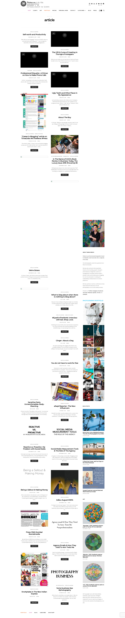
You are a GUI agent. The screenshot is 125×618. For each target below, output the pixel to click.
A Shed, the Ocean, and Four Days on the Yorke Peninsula (93, 462)
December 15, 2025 (86, 528)
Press (95, 10)
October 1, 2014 (63, 410)
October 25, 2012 (62, 592)
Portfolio (47, 10)
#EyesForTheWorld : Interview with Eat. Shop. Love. (64, 319)
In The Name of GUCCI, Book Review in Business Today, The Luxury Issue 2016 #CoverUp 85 (64, 161)
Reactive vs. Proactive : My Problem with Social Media (34, 448)
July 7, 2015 (62, 343)
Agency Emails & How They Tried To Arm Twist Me (64, 546)
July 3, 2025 (85, 558)
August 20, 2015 (63, 322)
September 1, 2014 (62, 502)
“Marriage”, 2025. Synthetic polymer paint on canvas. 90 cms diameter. (93, 526)
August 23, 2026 (86, 435)
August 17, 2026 (86, 464)
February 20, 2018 (32, 141)
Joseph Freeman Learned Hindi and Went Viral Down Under (93, 491)
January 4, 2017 (63, 120)
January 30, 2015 (62, 365)
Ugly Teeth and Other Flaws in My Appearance (64, 94)
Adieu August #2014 (64, 500)
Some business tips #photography (64, 589)
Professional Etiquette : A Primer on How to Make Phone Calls (34, 74)
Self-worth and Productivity (34, 34)
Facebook (100, 290)
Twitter (90, 290)
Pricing (54, 10)
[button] (93, 314)
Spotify (94, 292)
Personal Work (63, 10)
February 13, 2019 (32, 77)
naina (39, 37)
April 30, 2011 (32, 596)
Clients (35, 10)
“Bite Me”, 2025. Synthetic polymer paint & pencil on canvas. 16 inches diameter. (92, 556)
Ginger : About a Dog (64, 341)
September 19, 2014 (63, 453)
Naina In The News (39, 133)
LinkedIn (85, 294)
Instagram (95, 290)
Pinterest (90, 292)
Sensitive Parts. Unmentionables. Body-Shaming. (34, 404)
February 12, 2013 (32, 536)
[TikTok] (96, 4)
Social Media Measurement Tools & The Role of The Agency (64, 450)
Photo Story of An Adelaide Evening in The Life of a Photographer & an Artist (93, 433)
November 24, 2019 (32, 37)
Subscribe (43, 612)
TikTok (98, 292)
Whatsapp (51, 612)
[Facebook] (103, 4)
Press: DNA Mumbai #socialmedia (34, 533)
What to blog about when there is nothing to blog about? (64, 296)
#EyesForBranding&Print (56, 156)
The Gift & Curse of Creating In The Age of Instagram (64, 53)
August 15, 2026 (86, 493)
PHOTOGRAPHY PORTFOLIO (93, 300)
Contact (72, 10)
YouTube (85, 292)
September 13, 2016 (63, 165)
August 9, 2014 (32, 492)
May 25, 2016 (32, 408)
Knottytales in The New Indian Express (34, 593)
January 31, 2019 (62, 97)
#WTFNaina (29, 70)
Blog (89, 10)
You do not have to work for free (64, 363)
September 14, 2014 (32, 451)
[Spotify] (92, 4)
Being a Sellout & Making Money (34, 490)
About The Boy (64, 117)
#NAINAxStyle (66, 156)
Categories (81, 10)
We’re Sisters (34, 270)
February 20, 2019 (62, 56)
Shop (29, 10)
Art (41, 10)
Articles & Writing (34, 31)
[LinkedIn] (94, 4)
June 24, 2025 (85, 587)
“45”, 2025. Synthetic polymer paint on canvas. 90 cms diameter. (93, 585)
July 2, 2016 (62, 299)
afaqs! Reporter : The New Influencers (64, 407)
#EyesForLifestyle (60, 585)
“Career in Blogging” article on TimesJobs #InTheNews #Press (34, 137)
